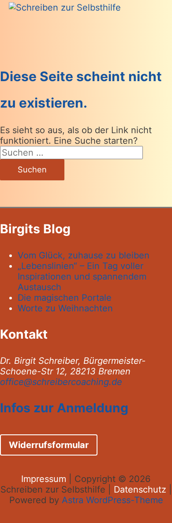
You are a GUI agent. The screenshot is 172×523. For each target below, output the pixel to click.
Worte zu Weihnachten (65, 308)
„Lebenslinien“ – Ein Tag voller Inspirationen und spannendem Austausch (82, 276)
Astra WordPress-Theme (112, 500)
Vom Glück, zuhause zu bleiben (84, 255)
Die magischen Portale (65, 297)
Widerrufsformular (49, 445)
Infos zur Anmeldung (64, 407)
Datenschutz (140, 489)
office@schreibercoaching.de (61, 382)
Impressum (43, 479)
